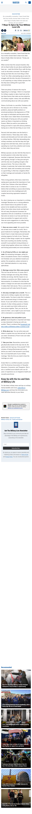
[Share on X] (18, 30)
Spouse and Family (16, 13)
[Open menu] (2, 2)
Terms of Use (24, 454)
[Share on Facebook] (15, 30)
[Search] (26, 2)
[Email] (21, 30)
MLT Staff (4, 33)
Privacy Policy (9, 456)
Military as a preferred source (15, 408)
